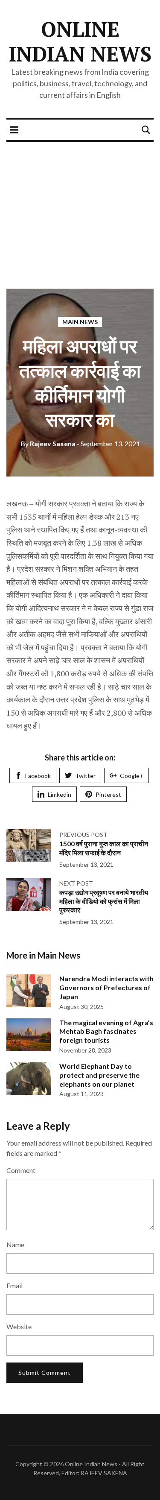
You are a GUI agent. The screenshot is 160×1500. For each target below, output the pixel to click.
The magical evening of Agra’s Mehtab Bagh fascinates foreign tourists (106, 1031)
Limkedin (59, 794)
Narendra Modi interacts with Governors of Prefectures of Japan (106, 987)
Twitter (85, 775)
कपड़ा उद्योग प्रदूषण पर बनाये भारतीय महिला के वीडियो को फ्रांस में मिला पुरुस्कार (103, 901)
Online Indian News (80, 41)
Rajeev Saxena (48, 443)
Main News (80, 321)
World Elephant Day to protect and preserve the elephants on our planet (99, 1075)
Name (15, 1244)
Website (19, 1326)
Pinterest (108, 794)
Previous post (83, 834)
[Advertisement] (80, 208)
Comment (20, 1170)
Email (14, 1285)
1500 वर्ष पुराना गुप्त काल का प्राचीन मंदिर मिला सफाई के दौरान (103, 848)
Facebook (38, 775)
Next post (76, 883)
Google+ (131, 775)
